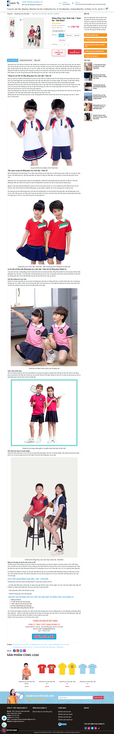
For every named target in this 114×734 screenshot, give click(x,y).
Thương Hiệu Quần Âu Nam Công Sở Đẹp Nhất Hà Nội (99, 86)
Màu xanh (69, 35)
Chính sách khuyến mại (66, 719)
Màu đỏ (61, 35)
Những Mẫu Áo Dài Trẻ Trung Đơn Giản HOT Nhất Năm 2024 (99, 106)
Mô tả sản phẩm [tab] (12, 60)
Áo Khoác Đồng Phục (77, 9)
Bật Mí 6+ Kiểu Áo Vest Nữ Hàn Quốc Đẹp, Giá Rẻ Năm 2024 (100, 117)
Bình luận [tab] (37, 60)
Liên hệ (100, 9)
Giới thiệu (18, 9)
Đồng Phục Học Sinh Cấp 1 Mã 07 (67, 682)
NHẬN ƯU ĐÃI (98, 697)
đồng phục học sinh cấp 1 (21, 644)
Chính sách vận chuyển (66, 714)
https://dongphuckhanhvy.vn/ (46, 629)
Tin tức (94, 9)
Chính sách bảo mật (65, 711)
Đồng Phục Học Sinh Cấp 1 (22, 14)
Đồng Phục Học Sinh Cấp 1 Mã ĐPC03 (26, 682)
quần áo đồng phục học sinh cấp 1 (59, 644)
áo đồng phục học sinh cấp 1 (38, 644)
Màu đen (77, 35)
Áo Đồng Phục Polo (49, 9)
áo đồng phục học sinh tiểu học (22, 647)
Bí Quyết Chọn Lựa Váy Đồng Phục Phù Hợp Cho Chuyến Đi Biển (99, 96)
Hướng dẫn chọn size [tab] (26, 60)
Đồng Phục (25, 9)
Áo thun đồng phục (63, 9)
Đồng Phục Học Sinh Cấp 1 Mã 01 (87, 682)
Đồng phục (60, 647)
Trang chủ (10, 14)
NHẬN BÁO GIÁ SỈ (74, 52)
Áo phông (88, 9)
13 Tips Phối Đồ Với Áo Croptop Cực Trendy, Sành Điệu (99, 66)
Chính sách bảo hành (65, 717)
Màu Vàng (62, 40)
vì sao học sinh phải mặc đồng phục (44, 647)
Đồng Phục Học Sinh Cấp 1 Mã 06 (47, 682)
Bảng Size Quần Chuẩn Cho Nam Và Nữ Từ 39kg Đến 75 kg (99, 76)
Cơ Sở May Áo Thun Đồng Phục (43, 711)
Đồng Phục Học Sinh (36, 9)
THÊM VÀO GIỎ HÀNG (59, 53)
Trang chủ (10, 9)
